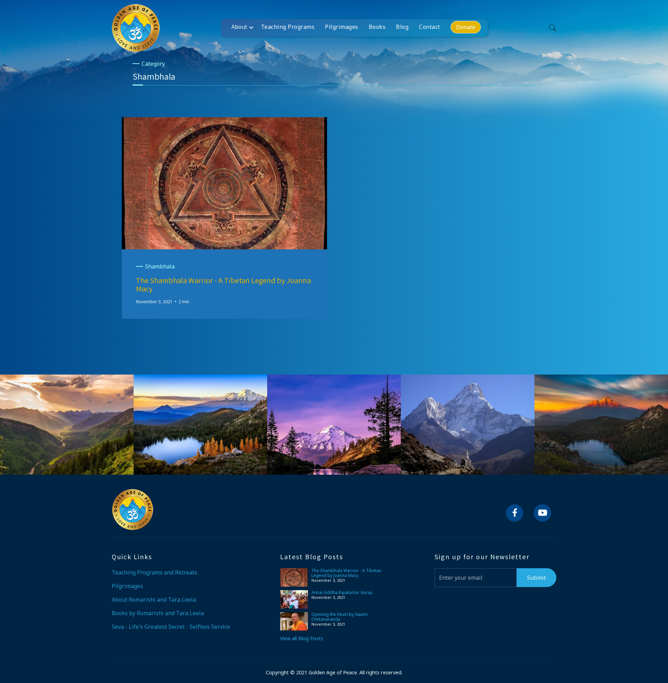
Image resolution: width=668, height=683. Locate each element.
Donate (465, 27)
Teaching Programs (288, 27)
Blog (402, 27)
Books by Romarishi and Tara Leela (158, 613)
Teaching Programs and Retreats (154, 572)
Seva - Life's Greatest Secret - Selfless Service (171, 626)
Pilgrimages (341, 27)
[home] (135, 27)
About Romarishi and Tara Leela (154, 599)
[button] (244, 27)
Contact (429, 27)
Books (377, 27)
